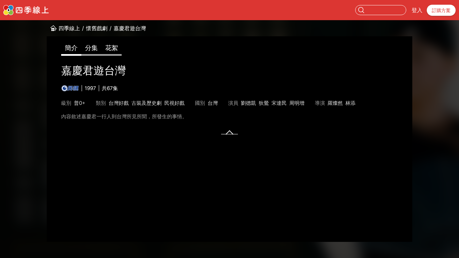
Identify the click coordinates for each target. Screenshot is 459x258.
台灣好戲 (119, 103)
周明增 (296, 103)
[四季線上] (26, 10)
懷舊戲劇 (97, 28)
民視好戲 (174, 103)
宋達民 (279, 103)
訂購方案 (441, 10)
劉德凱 (248, 103)
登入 (417, 10)
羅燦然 (335, 103)
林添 (350, 103)
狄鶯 (264, 103)
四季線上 (69, 28)
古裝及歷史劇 (146, 103)
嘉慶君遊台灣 (130, 28)
